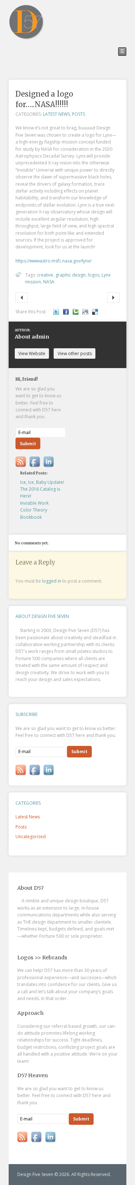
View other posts (75, 353)
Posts (78, 114)
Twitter (56, 312)
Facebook (66, 312)
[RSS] (21, 462)
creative (45, 275)
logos (93, 275)
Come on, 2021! (113, 297)
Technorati (75, 312)
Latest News (56, 114)
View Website (31, 353)
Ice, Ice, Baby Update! (21, 297)
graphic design (70, 275)
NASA (48, 282)
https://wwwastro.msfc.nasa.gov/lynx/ (53, 261)
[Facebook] (35, 462)
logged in (51, 581)
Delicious (95, 312)
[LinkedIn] (49, 462)
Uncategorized (30, 837)
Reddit (85, 312)
